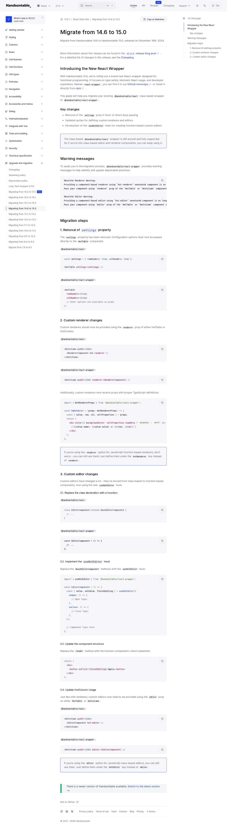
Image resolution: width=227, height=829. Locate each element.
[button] (24, 30)
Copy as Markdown (155, 19)
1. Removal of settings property (205, 48)
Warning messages (196, 38)
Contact (123, 811)
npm (80, 88)
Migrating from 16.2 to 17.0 (25, 191)
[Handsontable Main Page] (18, 5)
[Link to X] (72, 811)
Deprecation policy (18, 180)
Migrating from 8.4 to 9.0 (21, 241)
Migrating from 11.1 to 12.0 (22, 225)
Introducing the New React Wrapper (200, 27)
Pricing (140, 811)
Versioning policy (17, 175)
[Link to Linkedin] (66, 811)
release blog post (143, 53)
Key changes (196, 33)
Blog (132, 811)
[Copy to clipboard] (162, 180)
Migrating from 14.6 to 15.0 (22, 208)
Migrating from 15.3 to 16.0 (22, 203)
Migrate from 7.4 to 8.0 (20, 247)
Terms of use (102, 811)
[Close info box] (42, 17)
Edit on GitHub (67, 802)
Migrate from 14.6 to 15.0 (93, 32)
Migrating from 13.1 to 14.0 (22, 214)
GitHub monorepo (140, 84)
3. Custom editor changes (203, 56)
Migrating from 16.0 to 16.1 (22, 197)
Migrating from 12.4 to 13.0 (22, 219)
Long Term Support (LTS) (21, 186)
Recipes (154, 5)
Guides (133, 5)
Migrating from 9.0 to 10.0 (22, 236)
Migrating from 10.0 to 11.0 (22, 230)
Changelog (168, 5)
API (143, 5)
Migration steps (195, 43)
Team (114, 811)
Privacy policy (86, 811)
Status (152, 811)
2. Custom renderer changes (204, 52)
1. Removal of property (85, 230)
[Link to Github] (61, 811)
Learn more (26, 21)
